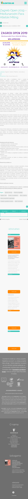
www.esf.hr (19, 390)
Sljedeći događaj (22, 219)
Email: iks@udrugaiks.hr (14, 441)
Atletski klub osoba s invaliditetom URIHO (11, 25)
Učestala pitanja (14, 445)
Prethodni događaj (6, 219)
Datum (14, 211)
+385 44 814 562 (15, 439)
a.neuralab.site (14, 495)
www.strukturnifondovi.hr (11, 390)
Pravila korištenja (14, 446)
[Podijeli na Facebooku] (27, 26)
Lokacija (23, 211)
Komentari (4, 211)
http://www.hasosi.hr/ (12, 76)
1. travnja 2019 (5, 22)
